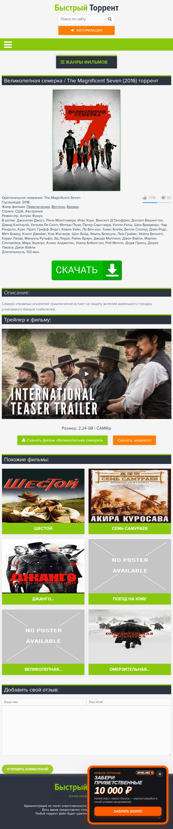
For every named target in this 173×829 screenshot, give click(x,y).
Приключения (38, 207)
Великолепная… (43, 669)
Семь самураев (130, 528)
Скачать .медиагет (134, 440)
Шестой (43, 528)
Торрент (87, 7)
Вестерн (58, 207)
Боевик (73, 207)
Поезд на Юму (129, 599)
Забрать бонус (128, 811)
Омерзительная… (129, 669)
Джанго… (43, 599)
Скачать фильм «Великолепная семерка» (65, 440)
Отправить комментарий (27, 769)
